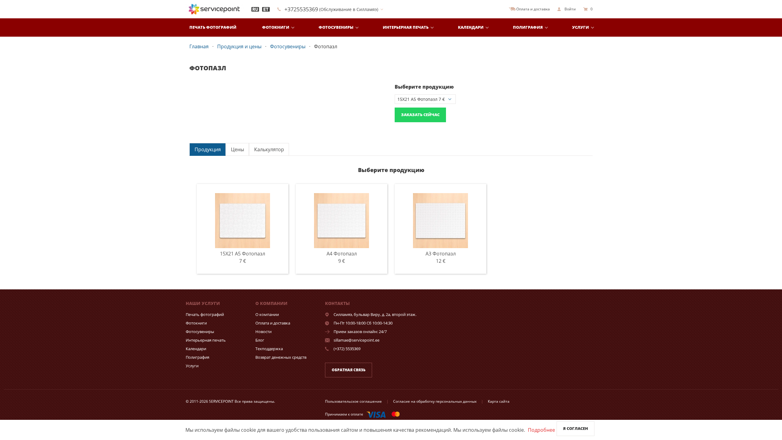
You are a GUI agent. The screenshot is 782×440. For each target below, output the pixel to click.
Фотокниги (275, 27)
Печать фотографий (212, 27)
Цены (237, 149)
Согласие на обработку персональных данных (435, 401)
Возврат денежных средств (280, 357)
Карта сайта (499, 401)
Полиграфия (528, 27)
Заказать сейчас (420, 114)
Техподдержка (269, 348)
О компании (267, 314)
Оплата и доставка (272, 323)
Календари (471, 27)
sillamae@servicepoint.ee (356, 340)
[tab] (207, 149)
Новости (263, 331)
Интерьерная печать (406, 27)
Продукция (208, 149)
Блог (259, 340)
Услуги (580, 27)
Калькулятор (269, 149)
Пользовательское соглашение (353, 401)
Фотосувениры (336, 27)
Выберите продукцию (424, 86)
